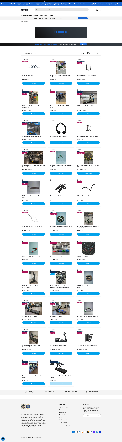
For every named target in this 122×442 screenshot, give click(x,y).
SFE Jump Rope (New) (55, 195)
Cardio (41, 15)
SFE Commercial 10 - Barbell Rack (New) (87, 75)
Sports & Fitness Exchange (28, 437)
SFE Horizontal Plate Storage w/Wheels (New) (32, 196)
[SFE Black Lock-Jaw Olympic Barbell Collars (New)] (61, 67)
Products (26, 21)
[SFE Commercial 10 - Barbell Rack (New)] (88, 67)
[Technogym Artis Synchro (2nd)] (61, 337)
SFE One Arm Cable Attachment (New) (31, 257)
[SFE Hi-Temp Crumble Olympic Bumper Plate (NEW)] (88, 157)
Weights (46, 15)
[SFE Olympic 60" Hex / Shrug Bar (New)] (33, 218)
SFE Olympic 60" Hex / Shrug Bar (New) (32, 226)
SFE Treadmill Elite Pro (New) (29, 316)
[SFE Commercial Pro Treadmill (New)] (88, 97)
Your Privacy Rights (63, 420)
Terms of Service (63, 422)
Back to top (61, 397)
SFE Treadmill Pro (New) (56, 316)
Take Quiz (83, 44)
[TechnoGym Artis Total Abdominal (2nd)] (88, 337)
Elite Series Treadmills (26, 15)
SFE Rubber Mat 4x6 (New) (83, 257)
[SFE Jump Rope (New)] (61, 187)
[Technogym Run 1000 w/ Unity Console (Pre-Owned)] (61, 367)
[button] (100, 9)
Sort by (23, 53)
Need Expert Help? (63, 407)
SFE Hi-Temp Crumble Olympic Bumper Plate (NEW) (88, 166)
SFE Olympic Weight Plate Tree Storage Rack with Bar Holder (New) (88, 227)
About (51, 15)
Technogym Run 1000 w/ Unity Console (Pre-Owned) (61, 376)
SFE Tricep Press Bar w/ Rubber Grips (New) (88, 316)
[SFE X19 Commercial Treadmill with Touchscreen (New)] (33, 337)
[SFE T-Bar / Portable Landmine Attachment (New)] (88, 277)
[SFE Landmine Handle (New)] (88, 187)
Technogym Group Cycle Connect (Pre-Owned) (32, 376)
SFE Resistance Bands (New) (57, 257)
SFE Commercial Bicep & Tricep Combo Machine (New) (32, 106)
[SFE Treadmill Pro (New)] (61, 308)
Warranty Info (62, 414)
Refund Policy (62, 417)
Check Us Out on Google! (93, 1)
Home (22, 21)
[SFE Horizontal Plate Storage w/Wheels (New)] (33, 187)
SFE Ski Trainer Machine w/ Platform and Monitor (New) (32, 286)
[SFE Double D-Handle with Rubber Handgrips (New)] (61, 157)
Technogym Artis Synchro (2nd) (58, 345)
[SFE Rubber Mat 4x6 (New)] (88, 248)
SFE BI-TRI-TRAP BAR (27, 75)
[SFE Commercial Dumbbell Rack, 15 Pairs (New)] (61, 97)
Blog (60, 409)
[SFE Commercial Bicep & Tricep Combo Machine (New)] (33, 97)
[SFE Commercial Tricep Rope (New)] (61, 128)
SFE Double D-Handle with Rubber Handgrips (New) (61, 166)
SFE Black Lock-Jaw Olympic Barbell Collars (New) (60, 76)
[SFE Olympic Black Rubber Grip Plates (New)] (61, 218)
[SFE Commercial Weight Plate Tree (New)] (88, 128)
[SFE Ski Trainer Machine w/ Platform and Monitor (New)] (33, 277)
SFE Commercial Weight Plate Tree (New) (87, 136)
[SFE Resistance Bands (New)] (61, 248)
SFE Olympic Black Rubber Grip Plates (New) (61, 226)
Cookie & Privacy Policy (64, 425)
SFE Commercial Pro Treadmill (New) (86, 105)
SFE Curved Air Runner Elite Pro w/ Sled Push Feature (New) (33, 166)
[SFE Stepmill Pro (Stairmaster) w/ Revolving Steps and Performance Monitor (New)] (61, 277)
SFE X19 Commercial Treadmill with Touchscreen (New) (31, 346)
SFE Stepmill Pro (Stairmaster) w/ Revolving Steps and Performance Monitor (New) (60, 286)
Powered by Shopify (37, 437)
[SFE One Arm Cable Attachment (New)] (33, 248)
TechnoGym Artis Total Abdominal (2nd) (87, 345)
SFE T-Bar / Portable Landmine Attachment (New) (87, 286)
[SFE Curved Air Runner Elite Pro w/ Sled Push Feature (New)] (33, 157)
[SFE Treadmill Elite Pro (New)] (33, 308)
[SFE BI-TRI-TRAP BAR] (33, 67)
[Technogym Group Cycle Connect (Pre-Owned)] (33, 367)
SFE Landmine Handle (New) (84, 195)
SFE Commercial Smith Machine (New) (31, 136)
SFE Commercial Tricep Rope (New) (58, 136)
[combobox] (62, 9)
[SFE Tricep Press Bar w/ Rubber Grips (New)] (88, 308)
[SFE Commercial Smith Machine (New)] (33, 128)
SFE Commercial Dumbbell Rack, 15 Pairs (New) (60, 106)
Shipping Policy (62, 412)
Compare (83, 53)
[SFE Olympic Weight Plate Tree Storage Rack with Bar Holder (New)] (88, 218)
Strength (35, 15)
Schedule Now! (82, 18)
